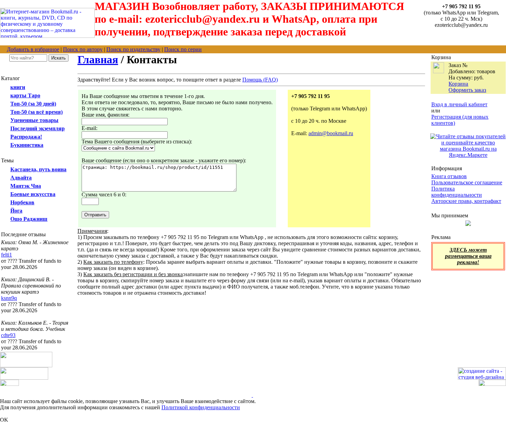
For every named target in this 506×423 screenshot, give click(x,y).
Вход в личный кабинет (459, 104)
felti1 (6, 255)
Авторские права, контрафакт (466, 201)
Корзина (458, 84)
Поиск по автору (83, 49)
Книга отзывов (449, 176)
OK (4, 420)
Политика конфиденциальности (456, 192)
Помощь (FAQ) (260, 80)
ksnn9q (9, 298)
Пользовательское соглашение (466, 182)
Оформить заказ (467, 90)
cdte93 (8, 335)
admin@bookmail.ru (330, 133)
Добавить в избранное (33, 49)
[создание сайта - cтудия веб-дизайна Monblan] (482, 378)
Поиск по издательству (133, 49)
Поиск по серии (183, 49)
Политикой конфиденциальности (200, 407)
